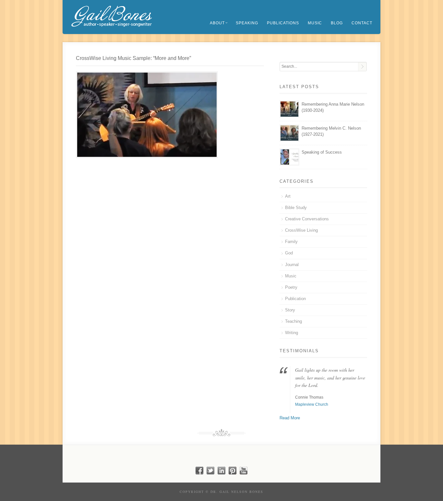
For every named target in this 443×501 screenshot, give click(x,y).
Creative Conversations (307, 218)
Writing (291, 332)
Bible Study (296, 207)
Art (288, 196)
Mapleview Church (311, 404)
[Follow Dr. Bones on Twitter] (210, 473)
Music (315, 23)
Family (291, 241)
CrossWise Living (301, 230)
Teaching (293, 321)
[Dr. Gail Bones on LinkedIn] (221, 473)
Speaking (247, 23)
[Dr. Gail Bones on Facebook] (199, 473)
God (289, 252)
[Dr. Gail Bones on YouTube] (243, 473)
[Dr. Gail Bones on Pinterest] (232, 473)
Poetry (291, 287)
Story (290, 310)
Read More (290, 417)
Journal (292, 264)
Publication (295, 298)
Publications (283, 23)
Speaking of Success (322, 152)
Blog (337, 23)
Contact (362, 23)
